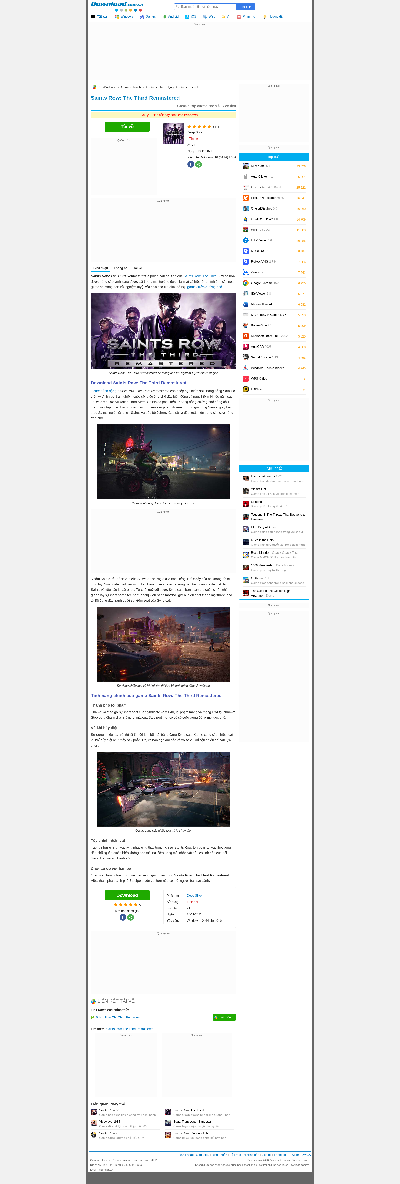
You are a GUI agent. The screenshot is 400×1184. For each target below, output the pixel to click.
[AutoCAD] (246, 347)
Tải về (137, 268)
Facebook (281, 1154)
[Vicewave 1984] (94, 1123)
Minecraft (260, 166)
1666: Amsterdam (272, 565)
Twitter (294, 1154)
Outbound (260, 578)
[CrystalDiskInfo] (246, 208)
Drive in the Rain (262, 540)
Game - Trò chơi (132, 87)
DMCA (306, 1154)
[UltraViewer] (246, 240)
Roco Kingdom (274, 552)
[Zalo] (246, 272)
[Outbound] (246, 580)
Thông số (121, 268)
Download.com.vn (94, 87)
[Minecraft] (246, 166)
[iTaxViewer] (246, 293)
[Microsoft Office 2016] (246, 336)
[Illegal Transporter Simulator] (168, 1123)
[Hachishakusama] (246, 478)
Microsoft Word (265, 305)
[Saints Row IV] (94, 1112)
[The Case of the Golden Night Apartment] (246, 593)
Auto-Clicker (262, 176)
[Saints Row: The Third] (168, 1112)
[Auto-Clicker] (246, 177)
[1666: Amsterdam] (246, 567)
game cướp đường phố (204, 287)
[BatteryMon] (246, 325)
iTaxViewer (261, 293)
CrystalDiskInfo (264, 208)
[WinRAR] (246, 230)
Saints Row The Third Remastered (129, 1029)
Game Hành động (161, 87)
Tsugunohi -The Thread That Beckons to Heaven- (278, 517)
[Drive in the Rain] (246, 542)
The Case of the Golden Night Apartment (271, 593)
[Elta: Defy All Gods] (246, 529)
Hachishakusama (266, 476)
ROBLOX (260, 251)
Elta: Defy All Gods (264, 527)
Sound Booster (264, 357)
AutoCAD (261, 346)
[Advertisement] (200, 56)
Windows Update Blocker (270, 368)
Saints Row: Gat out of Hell (191, 1133)
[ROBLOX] (246, 251)
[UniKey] (246, 187)
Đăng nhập (186, 1154)
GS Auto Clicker (264, 219)
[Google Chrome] (246, 283)
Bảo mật (235, 1154)
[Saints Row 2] (94, 1135)
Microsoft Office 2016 (269, 337)
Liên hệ (266, 1154)
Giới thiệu (202, 1154)
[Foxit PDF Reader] (246, 198)
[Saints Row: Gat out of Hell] (168, 1135)
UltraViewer (261, 240)
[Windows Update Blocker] (246, 368)
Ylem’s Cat (258, 489)
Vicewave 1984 (109, 1121)
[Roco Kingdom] (246, 555)
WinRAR (260, 229)
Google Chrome (265, 283)
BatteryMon (261, 325)
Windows (109, 87)
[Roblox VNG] (246, 262)
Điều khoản (219, 1154)
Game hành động (103, 391)
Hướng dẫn (251, 1154)
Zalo (257, 272)
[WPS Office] (246, 379)
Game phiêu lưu (190, 87)
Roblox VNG (264, 261)
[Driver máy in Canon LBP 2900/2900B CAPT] (246, 315)
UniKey (266, 188)
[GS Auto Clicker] (246, 219)
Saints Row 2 (108, 1133)
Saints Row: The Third (200, 276)
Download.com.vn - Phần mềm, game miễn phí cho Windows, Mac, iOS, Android (117, 6)
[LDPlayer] (246, 389)
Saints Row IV (109, 1110)
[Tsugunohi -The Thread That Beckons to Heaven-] (246, 517)
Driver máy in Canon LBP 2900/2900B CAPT (268, 316)
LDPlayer (257, 389)
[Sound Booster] (246, 357)
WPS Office (259, 378)
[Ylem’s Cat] (246, 491)
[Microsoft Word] (246, 304)
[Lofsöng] (246, 504)
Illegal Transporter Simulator (192, 1121)
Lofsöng (256, 501)
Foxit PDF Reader (268, 198)
